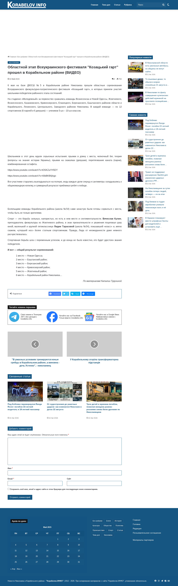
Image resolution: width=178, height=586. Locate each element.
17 (79, 551)
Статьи (117, 5)
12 (26, 551)
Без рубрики (22, 57)
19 (26, 556)
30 (68, 562)
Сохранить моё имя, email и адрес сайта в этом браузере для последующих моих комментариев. (54, 489)
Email (11, 479)
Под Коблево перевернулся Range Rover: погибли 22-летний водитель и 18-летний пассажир (25, 407)
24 (79, 556)
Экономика (108, 535)
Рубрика (128, 5)
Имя (10, 468)
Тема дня (106, 5)
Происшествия (98, 530)
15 (58, 551)
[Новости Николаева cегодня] (27, 5)
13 (37, 551)
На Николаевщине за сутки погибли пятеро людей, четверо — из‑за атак (157, 191)
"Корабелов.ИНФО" (54, 581)
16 (68, 551)
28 (47, 562)
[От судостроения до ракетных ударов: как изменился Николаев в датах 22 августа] (64, 391)
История (118, 521)
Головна (136, 524)
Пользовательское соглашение (147, 533)
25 (16, 562)
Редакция (137, 529)
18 (16, 556)
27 (37, 562)
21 (47, 556)
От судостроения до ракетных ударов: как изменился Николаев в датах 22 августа (64, 407)
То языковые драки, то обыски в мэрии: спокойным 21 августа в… (157, 82)
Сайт (69, 479)
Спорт (110, 530)
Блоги (108, 521)
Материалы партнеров (143, 540)
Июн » (19, 569)
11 (16, 551)
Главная (94, 5)
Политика (119, 526)
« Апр (12, 569)
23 (68, 556)
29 (58, 562)
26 (26, 562)
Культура (96, 526)
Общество (108, 526)
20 (37, 556)
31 (79, 562)
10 (79, 545)
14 (47, 551)
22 (58, 556)
